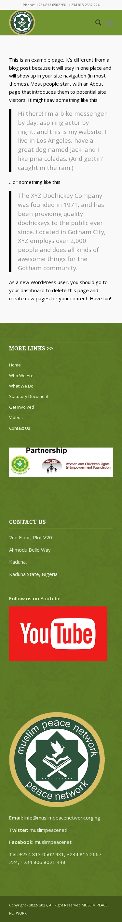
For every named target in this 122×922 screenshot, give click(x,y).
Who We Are (21, 375)
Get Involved (21, 407)
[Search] (95, 22)
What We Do (21, 386)
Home (15, 365)
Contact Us (19, 428)
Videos (16, 417)
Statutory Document (28, 396)
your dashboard (27, 290)
